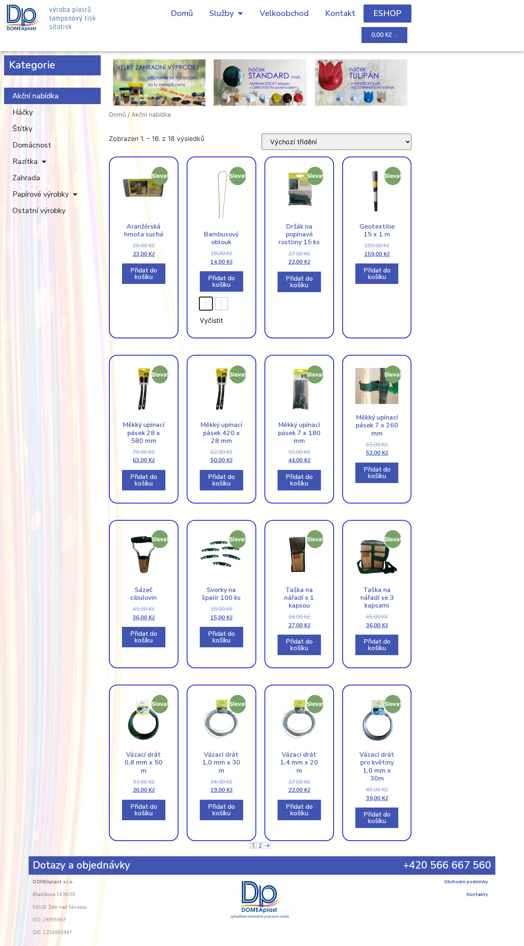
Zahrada (26, 178)
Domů (182, 13)
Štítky (22, 129)
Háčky (22, 112)
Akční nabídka (35, 96)
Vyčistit (211, 320)
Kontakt (340, 13)
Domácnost (31, 145)
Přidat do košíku (143, 273)
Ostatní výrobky (39, 211)
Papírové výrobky (40, 194)
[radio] (206, 303)
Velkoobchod (284, 13)
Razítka (25, 161)
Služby (221, 13)
